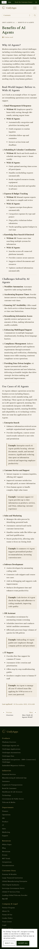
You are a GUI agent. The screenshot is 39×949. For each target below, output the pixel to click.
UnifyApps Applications (11, 749)
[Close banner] (36, 2)
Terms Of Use (7, 914)
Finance (5, 811)
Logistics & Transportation (12, 785)
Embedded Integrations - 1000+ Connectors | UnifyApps (19, 760)
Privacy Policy (7, 928)
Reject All (9, 943)
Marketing (6, 832)
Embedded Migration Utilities (13, 765)
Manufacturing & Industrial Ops (14, 778)
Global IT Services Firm (11, 892)
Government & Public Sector (13, 799)
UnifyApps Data (8, 756)
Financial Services (9, 774)
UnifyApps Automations (11, 752)
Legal (4, 925)
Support (5, 835)
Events (4, 855)
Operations (6, 814)
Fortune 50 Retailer (9, 874)
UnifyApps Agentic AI (10, 745)
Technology (6, 795)
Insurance (6, 781)
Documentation (8, 865)
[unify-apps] (11, 8)
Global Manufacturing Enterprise (14, 881)
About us (5, 911)
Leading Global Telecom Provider (14, 895)
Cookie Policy (7, 918)
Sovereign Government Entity (13, 888)
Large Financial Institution (12, 878)
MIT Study (6, 858)
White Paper (7, 844)
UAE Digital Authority (10, 885)
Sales (4, 828)
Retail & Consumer (9, 788)
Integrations (7, 862)
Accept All (23, 943)
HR (3, 818)
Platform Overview (9, 742)
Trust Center (7, 921)
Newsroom (6, 851)
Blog (4, 848)
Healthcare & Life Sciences (12, 792)
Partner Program (8, 907)
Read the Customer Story (23, 2)
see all (5, 899)
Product (5, 821)
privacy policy (10, 938)
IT (3, 825)
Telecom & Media (8, 802)
